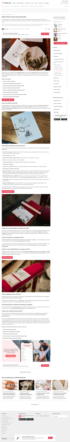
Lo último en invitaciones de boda (9, 329)
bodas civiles (16, 306)
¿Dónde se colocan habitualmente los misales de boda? (14, 90)
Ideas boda (41, 3)
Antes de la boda (57, 50)
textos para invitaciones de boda (29, 177)
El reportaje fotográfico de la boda (59, 62)
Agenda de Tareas (57, 100)
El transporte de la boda (58, 75)
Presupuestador (57, 109)
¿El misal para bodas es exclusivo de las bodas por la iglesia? (15, 94)
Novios (36, 3)
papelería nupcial (20, 72)
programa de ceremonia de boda (18, 308)
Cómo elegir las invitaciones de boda (10, 333)
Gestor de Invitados (57, 103)
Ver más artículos (34, 404)
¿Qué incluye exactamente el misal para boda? (12, 83)
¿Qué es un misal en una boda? (9, 81)
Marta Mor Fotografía (44, 290)
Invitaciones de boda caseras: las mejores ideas (12, 338)
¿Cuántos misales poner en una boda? (10, 92)
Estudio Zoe (46, 224)
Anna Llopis (6, 28)
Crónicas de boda (57, 92)
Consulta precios (45, 33)
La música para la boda (58, 66)
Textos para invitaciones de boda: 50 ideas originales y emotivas (9, 394)
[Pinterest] (41, 416)
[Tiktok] (48, 416)
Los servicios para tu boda (14, 6)
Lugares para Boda (20, 3)
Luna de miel (56, 83)
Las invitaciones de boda (24, 6)
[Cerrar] (54, 436)
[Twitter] (39, 416)
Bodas (3, 6)
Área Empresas (65, 1)
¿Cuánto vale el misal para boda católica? (11, 96)
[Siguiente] (68, 391)
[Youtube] (46, 416)
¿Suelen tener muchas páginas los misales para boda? (13, 85)
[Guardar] (49, 29)
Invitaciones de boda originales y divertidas (11, 331)
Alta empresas (4, 427)
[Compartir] (46, 29)
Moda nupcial (56, 78)
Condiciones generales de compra (7, 418)
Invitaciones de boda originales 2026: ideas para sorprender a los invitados (26, 394)
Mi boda (13, 3)
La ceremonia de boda (58, 53)
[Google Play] (30, 420)
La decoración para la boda (58, 69)
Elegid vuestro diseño (7, 257)
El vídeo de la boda (57, 64)
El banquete (56, 56)
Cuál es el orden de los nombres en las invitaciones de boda (15, 336)
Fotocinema (46, 142)
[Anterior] (2, 391)
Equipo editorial (4, 430)
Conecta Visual (45, 68)
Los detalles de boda (57, 73)
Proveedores (27, 3)
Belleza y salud (56, 80)
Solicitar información (61, 43)
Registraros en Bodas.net (8, 99)
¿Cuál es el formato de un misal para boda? (11, 87)
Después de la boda (57, 86)
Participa (50, 437)
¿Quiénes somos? (5, 428)
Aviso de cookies (4, 421)
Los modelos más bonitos (8, 191)
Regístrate (66, 3)
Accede (62, 3)
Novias (32, 3)
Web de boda (4, 433)
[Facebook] (37, 416)
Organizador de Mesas (58, 106)
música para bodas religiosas (11, 108)
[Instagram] (43, 416)
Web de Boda (56, 112)
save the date (33, 245)
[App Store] (22, 420)
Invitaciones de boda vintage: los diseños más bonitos (60, 394)
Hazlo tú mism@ (57, 89)
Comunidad (46, 3)
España (56, 416)
